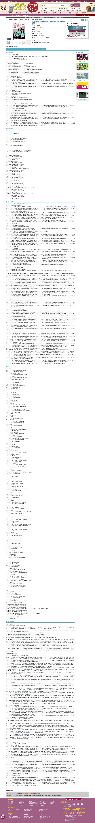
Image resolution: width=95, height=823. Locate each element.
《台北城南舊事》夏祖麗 (69, 10)
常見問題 (42, 802)
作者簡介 (18, 49)
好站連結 (42, 805)
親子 (61, 13)
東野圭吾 (73, 8)
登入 (16, 1)
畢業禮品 (41, 810)
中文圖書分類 (10, 46)
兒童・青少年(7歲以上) (44, 809)
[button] (82, 100)
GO (72, 5)
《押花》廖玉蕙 (59, 10)
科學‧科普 (21, 19)
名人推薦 (26, 49)
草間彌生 (46, 8)
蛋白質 (15, 46)
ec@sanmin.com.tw (17, 819)
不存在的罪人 (51, 10)
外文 (32, 13)
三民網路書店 (10, 19)
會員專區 (40, 1)
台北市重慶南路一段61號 (45, 816)
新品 (18, 13)
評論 (83, 19)
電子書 (54, 13)
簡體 (39, 13)
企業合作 (52, 803)
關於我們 (10, 801)
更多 (87, 52)
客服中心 (65, 1)
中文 (26, 13)
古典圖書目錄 (27, 810)
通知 (52, 1)
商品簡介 (10, 49)
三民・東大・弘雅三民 (13, 809)
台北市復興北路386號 (13, 816)
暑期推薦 (78, 8)
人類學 (32, 19)
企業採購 (11, 1)
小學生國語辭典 (60, 8)
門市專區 (21, 801)
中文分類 (10, 802)
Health (38, 25)
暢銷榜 (10, 13)
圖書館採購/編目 (33, 803)
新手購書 (52, 802)
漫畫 (76, 13)
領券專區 (72, 1)
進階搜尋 (77, 5)
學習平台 (85, 1)
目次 (34, 49)
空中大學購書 (43, 803)
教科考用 (84, 13)
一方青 (38, 29)
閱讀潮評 (21, 805)
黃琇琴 (38, 31)
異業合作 (10, 805)
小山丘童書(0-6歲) (28, 809)
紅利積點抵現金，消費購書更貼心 (20, 15)
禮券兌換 (42, 801)
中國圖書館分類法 (33, 802)
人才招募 (31, 801)
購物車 (46, 1)
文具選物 (69, 13)
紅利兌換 (59, 1)
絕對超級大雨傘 (44, 10)
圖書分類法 (21, 802)
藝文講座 (79, 1)
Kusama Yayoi (52, 8)
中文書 (15, 19)
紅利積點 (52, 801)
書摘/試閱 (42, 49)
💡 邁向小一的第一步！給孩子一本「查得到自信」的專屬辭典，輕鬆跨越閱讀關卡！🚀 (23, 17)
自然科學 (27, 19)
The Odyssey (67, 8)
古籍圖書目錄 (11, 810)
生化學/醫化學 (38, 19)
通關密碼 (10, 803)
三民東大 (46, 13)
